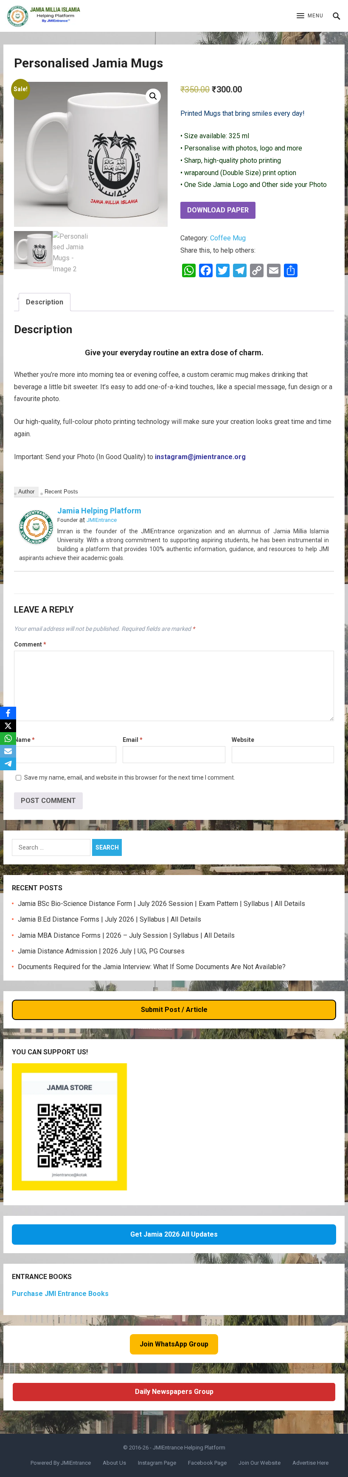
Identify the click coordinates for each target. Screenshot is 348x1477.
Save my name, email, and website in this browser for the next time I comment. (129, 777)
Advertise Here (310, 1463)
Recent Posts (61, 491)
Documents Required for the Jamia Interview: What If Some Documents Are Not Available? (152, 967)
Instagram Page (157, 1463)
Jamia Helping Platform (99, 510)
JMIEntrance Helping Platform (189, 1447)
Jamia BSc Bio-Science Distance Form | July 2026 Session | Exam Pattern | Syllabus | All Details (161, 904)
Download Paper (218, 210)
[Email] (8, 751)
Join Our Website (260, 1463)
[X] (8, 725)
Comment (30, 644)
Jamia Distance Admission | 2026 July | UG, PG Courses (101, 951)
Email (133, 739)
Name (24, 739)
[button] (310, 16)
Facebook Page (207, 1463)
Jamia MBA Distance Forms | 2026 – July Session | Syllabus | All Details (126, 935)
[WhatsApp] (8, 738)
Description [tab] (44, 302)
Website (243, 739)
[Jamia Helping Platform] (36, 542)
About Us (114, 1463)
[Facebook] (8, 713)
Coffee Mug (228, 238)
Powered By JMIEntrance (61, 1463)
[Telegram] (8, 764)
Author (26, 491)
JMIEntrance (102, 520)
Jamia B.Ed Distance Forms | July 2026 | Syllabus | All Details (109, 919)
